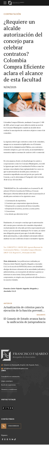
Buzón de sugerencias (8, 385)
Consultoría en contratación (10, 377)
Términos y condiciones (9, 389)
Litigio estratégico (7, 381)
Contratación (12, 13)
